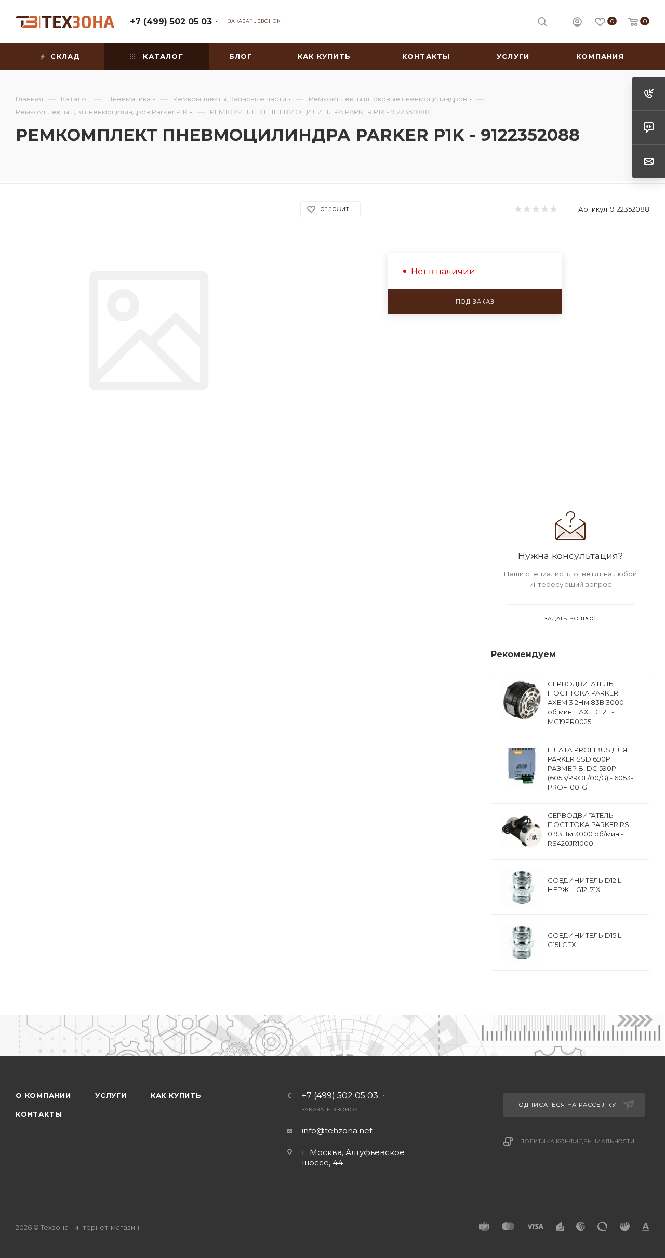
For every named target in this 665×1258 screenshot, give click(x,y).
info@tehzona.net (337, 1130)
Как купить (176, 1095)
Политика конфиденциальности (577, 1141)
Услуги (111, 1095)
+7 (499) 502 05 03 (171, 22)
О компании (43, 1095)
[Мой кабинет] (577, 23)
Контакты (39, 1114)
